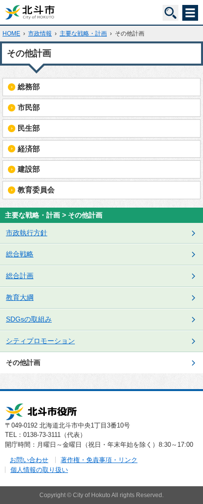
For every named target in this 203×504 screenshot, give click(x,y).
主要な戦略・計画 (83, 33)
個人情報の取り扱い (39, 469)
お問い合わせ (29, 460)
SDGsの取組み (29, 319)
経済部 (29, 148)
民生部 (29, 128)
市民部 (29, 107)
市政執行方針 (26, 233)
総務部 (29, 86)
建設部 (29, 169)
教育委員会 (36, 189)
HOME (11, 33)
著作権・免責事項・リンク (99, 460)
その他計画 (23, 362)
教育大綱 (20, 297)
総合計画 (20, 276)
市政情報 (40, 33)
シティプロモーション (40, 341)
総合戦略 (20, 254)
